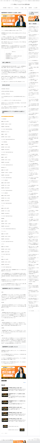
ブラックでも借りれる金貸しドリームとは (33, 147)
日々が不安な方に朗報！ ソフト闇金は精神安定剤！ (34, 258)
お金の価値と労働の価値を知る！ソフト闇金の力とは (33, 42)
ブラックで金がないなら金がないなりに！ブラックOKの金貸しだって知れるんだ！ (34, 160)
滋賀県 (3, 380)
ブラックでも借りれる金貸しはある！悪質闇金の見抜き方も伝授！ (33, 151)
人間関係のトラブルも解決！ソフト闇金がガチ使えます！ (33, 224)
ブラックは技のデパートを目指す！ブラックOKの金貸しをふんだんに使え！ (34, 190)
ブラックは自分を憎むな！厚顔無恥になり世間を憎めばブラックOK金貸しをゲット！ (33, 198)
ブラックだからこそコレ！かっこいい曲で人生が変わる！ (33, 122)
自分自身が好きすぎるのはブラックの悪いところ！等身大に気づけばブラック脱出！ (33, 280)
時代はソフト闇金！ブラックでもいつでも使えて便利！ (33, 262)
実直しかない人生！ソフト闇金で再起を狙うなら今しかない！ (33, 247)
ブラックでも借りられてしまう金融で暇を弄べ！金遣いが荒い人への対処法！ (33, 138)
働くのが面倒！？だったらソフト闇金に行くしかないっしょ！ (33, 237)
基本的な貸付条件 (8, 54)
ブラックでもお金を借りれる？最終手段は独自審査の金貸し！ (33, 134)
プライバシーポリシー (32, 97)
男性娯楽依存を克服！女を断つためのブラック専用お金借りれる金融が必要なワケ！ (33, 272)
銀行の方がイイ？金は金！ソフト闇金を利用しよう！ (33, 302)
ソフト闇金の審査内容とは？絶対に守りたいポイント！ (33, 73)
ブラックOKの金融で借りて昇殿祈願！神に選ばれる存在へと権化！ (34, 105)
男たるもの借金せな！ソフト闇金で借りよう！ (33, 268)
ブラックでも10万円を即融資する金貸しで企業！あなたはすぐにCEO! (34, 130)
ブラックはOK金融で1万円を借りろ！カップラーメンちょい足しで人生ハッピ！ (33, 169)
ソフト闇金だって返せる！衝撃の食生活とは (33, 68)
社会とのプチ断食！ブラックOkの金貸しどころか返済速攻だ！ (34, 276)
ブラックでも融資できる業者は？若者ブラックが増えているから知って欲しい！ (33, 155)
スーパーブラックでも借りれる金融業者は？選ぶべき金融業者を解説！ (33, 64)
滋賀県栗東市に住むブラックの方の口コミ (12, 57)
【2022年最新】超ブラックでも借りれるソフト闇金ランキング (34, 27)
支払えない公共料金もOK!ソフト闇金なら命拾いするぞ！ (34, 255)
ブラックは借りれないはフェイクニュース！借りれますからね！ (33, 182)
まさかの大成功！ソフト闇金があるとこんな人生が (33, 211)
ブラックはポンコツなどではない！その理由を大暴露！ (33, 178)
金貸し (5, 380)
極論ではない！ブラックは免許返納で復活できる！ (33, 265)
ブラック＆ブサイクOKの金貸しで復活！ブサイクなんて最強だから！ (34, 100)
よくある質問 (31, 217)
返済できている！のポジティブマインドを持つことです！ (33, 296)
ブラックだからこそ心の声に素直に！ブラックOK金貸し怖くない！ (34, 125)
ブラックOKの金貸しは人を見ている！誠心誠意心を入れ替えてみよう (34, 110)
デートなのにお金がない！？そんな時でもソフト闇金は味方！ (33, 90)
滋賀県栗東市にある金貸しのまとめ (11, 58)
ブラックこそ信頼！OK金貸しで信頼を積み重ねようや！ (34, 114)
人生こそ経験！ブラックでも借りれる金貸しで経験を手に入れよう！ (33, 220)
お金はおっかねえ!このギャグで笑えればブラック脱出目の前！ (34, 53)
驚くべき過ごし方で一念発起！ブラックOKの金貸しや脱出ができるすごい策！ (34, 306)
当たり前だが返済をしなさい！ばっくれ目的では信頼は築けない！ (33, 251)
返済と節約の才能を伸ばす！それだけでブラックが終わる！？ (33, 299)
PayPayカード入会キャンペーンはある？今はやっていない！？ (34, 39)
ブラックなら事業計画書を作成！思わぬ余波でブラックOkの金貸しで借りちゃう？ (34, 164)
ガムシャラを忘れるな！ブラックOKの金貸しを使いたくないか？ (33, 57)
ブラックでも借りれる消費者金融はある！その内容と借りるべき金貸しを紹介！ (33, 143)
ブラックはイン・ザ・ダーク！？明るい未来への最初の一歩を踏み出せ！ (33, 174)
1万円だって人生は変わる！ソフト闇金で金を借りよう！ (34, 35)
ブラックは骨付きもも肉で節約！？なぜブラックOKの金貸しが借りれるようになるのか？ (34, 202)
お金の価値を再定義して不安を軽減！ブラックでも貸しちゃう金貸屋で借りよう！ (33, 49)
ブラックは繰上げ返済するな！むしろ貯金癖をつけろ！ (33, 194)
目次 (12, 51)
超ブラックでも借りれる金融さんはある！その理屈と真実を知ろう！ (33, 287)
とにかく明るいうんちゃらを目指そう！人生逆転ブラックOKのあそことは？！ (34, 94)
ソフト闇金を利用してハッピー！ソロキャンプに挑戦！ (33, 80)
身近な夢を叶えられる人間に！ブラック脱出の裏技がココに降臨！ (33, 291)
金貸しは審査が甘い (9, 53)
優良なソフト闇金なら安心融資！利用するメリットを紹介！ (33, 240)
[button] (38, 310)
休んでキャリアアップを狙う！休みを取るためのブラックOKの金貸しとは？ (34, 233)
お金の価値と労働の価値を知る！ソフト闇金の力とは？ (33, 45)
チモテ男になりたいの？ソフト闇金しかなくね (33, 87)
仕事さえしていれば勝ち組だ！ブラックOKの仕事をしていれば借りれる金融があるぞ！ (34, 228)
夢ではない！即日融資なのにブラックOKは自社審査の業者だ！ (34, 244)
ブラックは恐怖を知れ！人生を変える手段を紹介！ (33, 186)
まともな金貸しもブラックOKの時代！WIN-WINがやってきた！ (34, 214)
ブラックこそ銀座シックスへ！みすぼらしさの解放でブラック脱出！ (33, 118)
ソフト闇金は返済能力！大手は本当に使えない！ (33, 77)
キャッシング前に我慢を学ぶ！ (33, 60)
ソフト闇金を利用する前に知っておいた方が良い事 (33, 83)
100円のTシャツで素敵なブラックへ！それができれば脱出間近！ (34, 31)
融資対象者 (30, 283)
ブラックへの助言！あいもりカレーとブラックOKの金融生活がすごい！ (34, 207)
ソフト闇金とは (31, 70)
